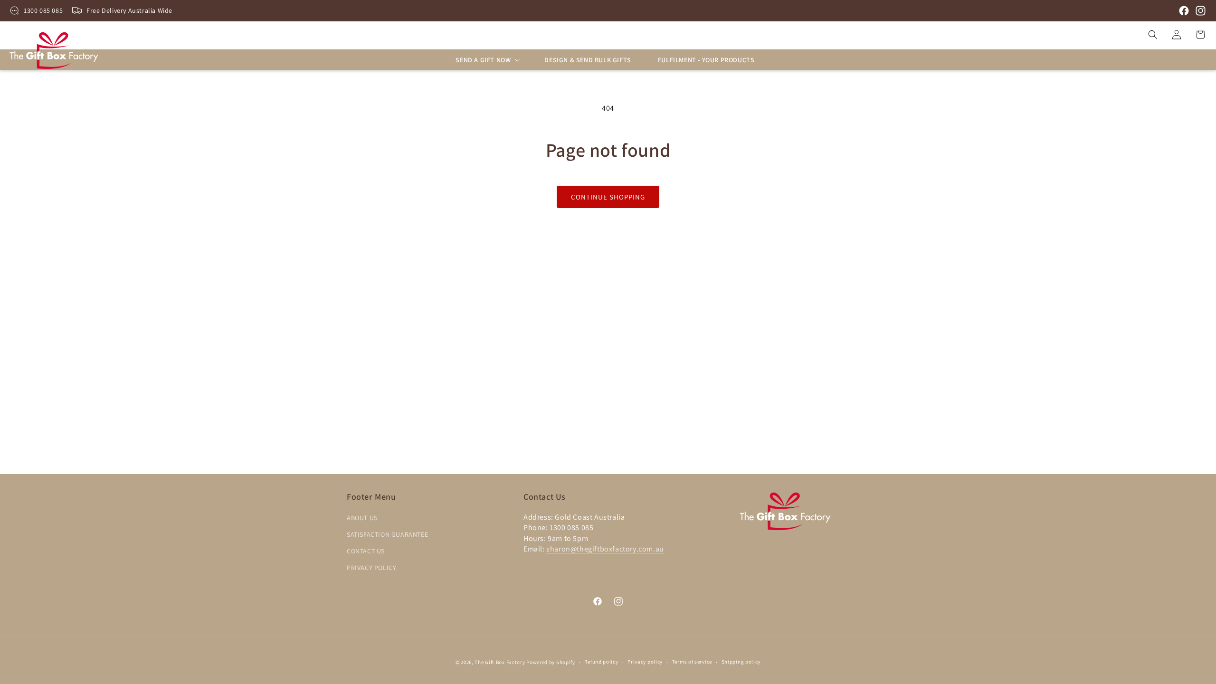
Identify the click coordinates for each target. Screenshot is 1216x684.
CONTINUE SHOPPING (608, 196)
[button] (486, 60)
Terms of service (692, 661)
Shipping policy (741, 661)
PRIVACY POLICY (371, 567)
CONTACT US (366, 551)
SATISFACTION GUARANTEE (387, 534)
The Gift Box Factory (500, 662)
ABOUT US (362, 517)
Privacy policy (645, 661)
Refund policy (601, 661)
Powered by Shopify (550, 662)
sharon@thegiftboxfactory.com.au (605, 549)
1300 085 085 (43, 10)
